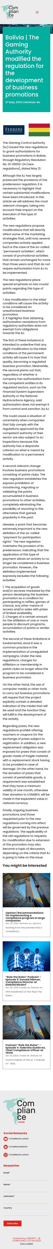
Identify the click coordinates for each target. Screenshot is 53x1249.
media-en (25, 987)
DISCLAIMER (26, 1244)
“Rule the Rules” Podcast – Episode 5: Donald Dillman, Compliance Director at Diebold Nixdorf (23, 980)
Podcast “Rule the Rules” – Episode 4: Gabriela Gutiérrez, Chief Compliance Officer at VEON (26, 1049)
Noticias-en (32, 102)
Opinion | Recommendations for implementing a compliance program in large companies (25, 916)
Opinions (37, 923)
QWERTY (31, 1238)
